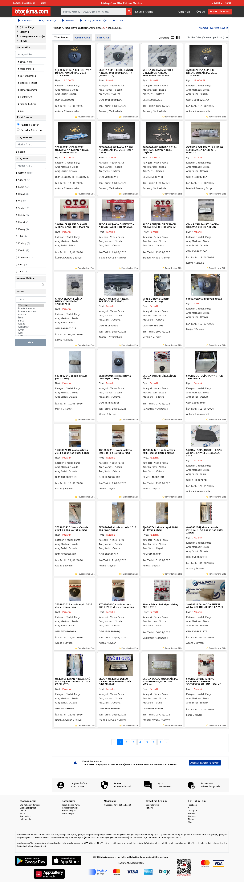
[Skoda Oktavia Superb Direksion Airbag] (162, 284)
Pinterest (192, 816)
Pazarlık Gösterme (31, 130)
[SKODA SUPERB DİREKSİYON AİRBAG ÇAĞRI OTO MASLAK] (162, 210)
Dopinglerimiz (152, 805)
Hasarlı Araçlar (68, 810)
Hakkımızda (25, 819)
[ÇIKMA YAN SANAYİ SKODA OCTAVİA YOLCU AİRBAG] (205, 210)
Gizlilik (23, 810)
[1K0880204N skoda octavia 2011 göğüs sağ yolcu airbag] (74, 436)
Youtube (192, 813)
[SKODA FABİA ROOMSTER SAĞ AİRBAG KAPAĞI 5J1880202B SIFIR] (205, 436)
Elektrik (70, 20)
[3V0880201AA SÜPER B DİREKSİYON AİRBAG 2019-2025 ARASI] (205, 55)
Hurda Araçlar (68, 813)
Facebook (192, 805)
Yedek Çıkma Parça (71, 805)
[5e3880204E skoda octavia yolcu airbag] (74, 361)
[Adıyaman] (31, 326)
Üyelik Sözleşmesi (28, 808)
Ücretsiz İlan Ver (219, 11)
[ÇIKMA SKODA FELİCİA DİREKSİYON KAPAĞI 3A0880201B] (74, 284)
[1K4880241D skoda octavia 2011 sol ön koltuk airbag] (118, 436)
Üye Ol (200, 11)
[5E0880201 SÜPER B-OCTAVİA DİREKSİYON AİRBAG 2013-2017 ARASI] (74, 55)
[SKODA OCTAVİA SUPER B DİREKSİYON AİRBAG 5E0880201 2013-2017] (162, 55)
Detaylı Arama (144, 11)
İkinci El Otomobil (70, 808)
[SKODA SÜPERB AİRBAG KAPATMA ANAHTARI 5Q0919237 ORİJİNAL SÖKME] (205, 664)
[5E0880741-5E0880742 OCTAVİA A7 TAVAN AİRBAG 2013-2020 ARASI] (74, 133)
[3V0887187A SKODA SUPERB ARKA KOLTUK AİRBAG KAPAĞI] (205, 590)
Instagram (192, 810)
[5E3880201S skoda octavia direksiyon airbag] (118, 361)
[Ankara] (31, 314)
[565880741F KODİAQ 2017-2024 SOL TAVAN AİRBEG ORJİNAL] (162, 133)
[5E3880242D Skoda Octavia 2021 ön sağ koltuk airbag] (74, 513)
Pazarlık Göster (30, 124)
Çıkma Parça (49, 20)
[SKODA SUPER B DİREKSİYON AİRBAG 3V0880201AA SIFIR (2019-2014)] (118, 55)
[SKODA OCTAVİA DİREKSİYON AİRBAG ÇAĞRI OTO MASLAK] (118, 210)
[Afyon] (31, 329)
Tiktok (191, 819)
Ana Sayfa (27, 20)
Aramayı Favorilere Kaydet (204, 762)
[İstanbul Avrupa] (31, 308)
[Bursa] (31, 320)
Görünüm (164, 37)
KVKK (22, 813)
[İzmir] (31, 317)
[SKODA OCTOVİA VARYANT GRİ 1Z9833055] (205, 361)
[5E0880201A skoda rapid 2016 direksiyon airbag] (74, 590)
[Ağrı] (31, 332)
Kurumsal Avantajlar (24, 2)
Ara (30, 342)
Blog (43, 2)
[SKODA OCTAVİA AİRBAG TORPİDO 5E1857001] (118, 284)
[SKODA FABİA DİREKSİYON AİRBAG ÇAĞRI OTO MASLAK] (74, 210)
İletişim (149, 808)
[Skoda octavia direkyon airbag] (205, 284)
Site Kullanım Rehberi (30, 805)
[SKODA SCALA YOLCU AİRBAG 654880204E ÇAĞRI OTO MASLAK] (162, 664)
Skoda (119, 20)
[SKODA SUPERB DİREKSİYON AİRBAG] (162, 361)
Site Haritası (25, 816)
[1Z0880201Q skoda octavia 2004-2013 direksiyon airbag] (118, 590)
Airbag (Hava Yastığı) (95, 20)
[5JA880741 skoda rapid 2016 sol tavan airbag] (162, 513)
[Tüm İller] (31, 305)
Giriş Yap (184, 11)
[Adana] (31, 323)
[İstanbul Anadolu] (31, 311)
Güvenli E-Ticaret (221, 2)
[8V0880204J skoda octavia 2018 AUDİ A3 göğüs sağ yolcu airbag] (205, 513)
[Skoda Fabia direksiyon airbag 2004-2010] (162, 590)
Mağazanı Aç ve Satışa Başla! (117, 805)
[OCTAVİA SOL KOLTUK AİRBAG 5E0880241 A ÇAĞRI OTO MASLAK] (205, 133)
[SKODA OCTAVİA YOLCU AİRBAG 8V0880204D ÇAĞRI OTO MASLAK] (118, 664)
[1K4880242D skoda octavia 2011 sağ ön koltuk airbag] (162, 436)
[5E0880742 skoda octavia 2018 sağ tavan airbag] (118, 513)
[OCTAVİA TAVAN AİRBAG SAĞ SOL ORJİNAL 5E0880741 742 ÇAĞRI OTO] (74, 664)
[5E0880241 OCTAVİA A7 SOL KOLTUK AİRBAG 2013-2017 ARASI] (118, 133)
